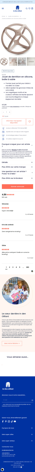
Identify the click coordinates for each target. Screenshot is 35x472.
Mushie (4, 74)
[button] (6, 267)
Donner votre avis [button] (17, 186)
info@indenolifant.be (7, 450)
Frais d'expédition (15, 106)
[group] (17, 194)
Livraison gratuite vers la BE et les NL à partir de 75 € (18, 2)
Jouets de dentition (13, 16)
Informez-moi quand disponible (13, 122)
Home (3, 16)
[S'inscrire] (32, 400)
